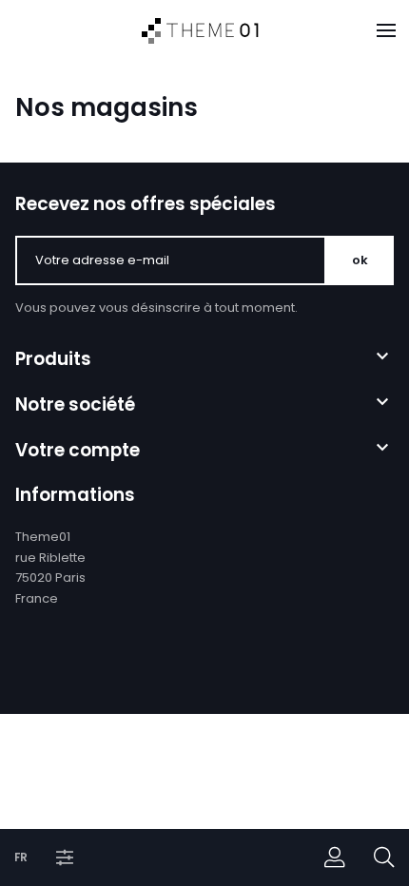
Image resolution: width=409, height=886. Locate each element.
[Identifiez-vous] (335, 857)
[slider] (142, 871)
